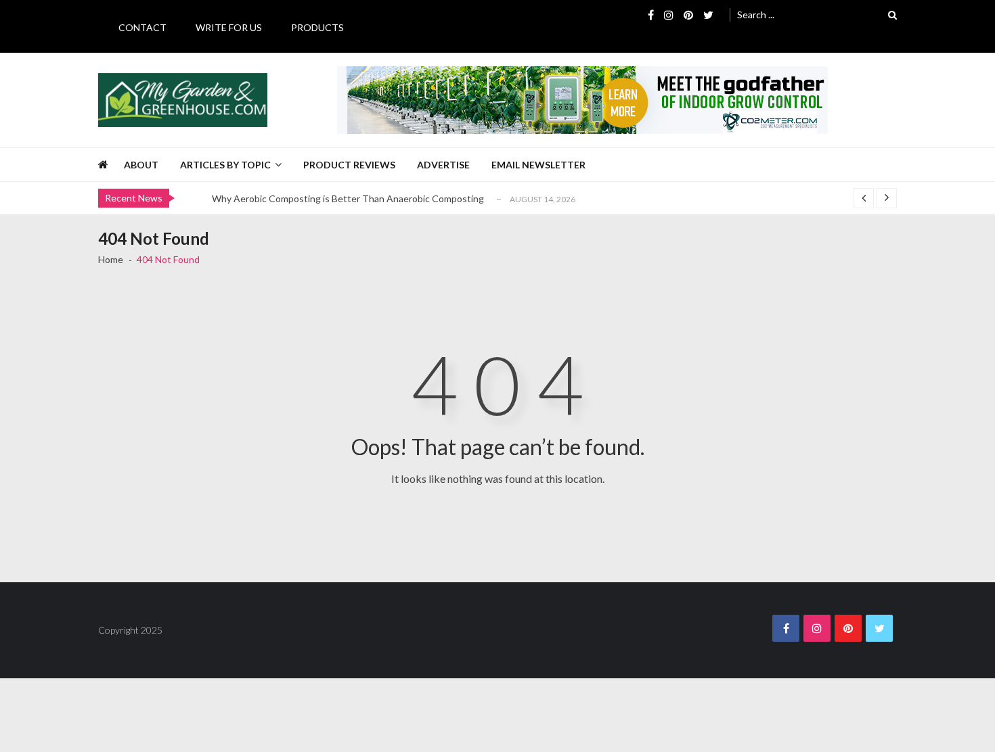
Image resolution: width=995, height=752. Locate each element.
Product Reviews (349, 164)
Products (317, 27)
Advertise (443, 164)
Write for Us (229, 27)
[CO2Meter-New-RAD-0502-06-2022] (582, 100)
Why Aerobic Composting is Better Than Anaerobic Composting (348, 198)
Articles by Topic (225, 164)
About (141, 164)
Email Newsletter (538, 164)
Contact (142, 27)
